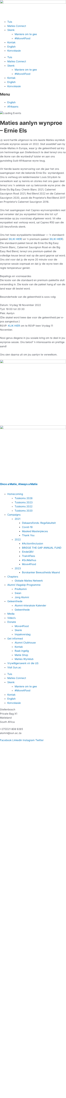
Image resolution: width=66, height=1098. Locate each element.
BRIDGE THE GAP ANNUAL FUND (41, 547)
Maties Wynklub (24, 659)
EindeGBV (28, 551)
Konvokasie (14, 50)
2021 (17, 518)
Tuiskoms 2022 (23, 506)
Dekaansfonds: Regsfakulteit (39, 522)
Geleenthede (14, 601)
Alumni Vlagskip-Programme (24, 584)
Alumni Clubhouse (25, 642)
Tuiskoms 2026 (24, 498)
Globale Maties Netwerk (29, 580)
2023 (18, 568)
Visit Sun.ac (14, 667)
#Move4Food (22, 38)
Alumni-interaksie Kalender (30, 605)
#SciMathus (29, 560)
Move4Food (29, 564)
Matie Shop (21, 655)
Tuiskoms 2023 (24, 502)
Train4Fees (28, 555)
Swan (18, 593)
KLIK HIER (15, 239)
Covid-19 (27, 527)
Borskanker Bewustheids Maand (41, 572)
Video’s (11, 617)
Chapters (12, 576)
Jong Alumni (22, 597)
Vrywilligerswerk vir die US (22, 663)
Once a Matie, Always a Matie (19, 484)
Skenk (10, 30)
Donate (11, 621)
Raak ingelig (22, 650)
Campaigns (14, 514)
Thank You (28, 535)
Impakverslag (22, 634)
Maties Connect (16, 25)
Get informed (15, 638)
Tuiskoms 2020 (24, 510)
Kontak (11, 42)
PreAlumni (21, 589)
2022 (18, 539)
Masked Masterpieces (35, 531)
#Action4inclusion (32, 543)
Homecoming (15, 494)
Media (10, 613)
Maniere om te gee (26, 34)
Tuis (9, 21)
